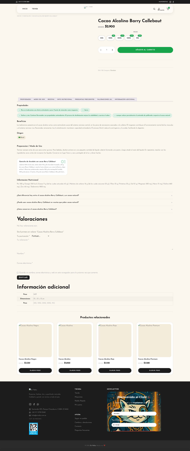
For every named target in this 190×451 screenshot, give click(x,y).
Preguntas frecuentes (82, 430)
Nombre (21, 254)
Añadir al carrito (145, 50)
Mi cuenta (78, 405)
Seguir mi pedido (81, 418)
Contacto (78, 426)
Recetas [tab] (51, 99)
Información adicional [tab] (125, 99)
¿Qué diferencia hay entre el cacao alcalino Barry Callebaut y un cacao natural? (48, 195)
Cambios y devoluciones (83, 422)
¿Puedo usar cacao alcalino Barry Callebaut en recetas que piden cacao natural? (48, 202)
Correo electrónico (25, 263)
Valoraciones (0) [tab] (104, 99)
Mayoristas (163, 1)
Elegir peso (35, 370)
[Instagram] (170, 2)
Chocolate (27, 16)
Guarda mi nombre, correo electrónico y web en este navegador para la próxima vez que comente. (58, 273)
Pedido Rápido (80, 401)
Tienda (35, 9)
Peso (135, 32)
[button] (101, 38)
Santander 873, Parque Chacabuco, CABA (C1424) (50, 409)
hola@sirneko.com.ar (39, 415)
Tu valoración (23, 240)
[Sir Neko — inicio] (95, 9)
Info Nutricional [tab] (64, 99)
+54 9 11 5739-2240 (39, 412)
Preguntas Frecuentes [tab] (84, 99)
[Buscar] (154, 9)
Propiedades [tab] (25, 99)
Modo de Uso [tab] (39, 99)
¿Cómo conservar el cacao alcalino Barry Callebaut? (37, 209)
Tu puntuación (23, 236)
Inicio (25, 9)
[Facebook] (173, 2)
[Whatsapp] (38, 404)
